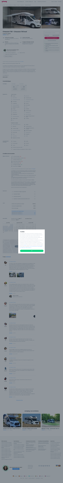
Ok (31, 250)
